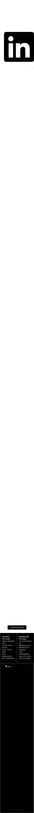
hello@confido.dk (7, 656)
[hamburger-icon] (32, 68)
